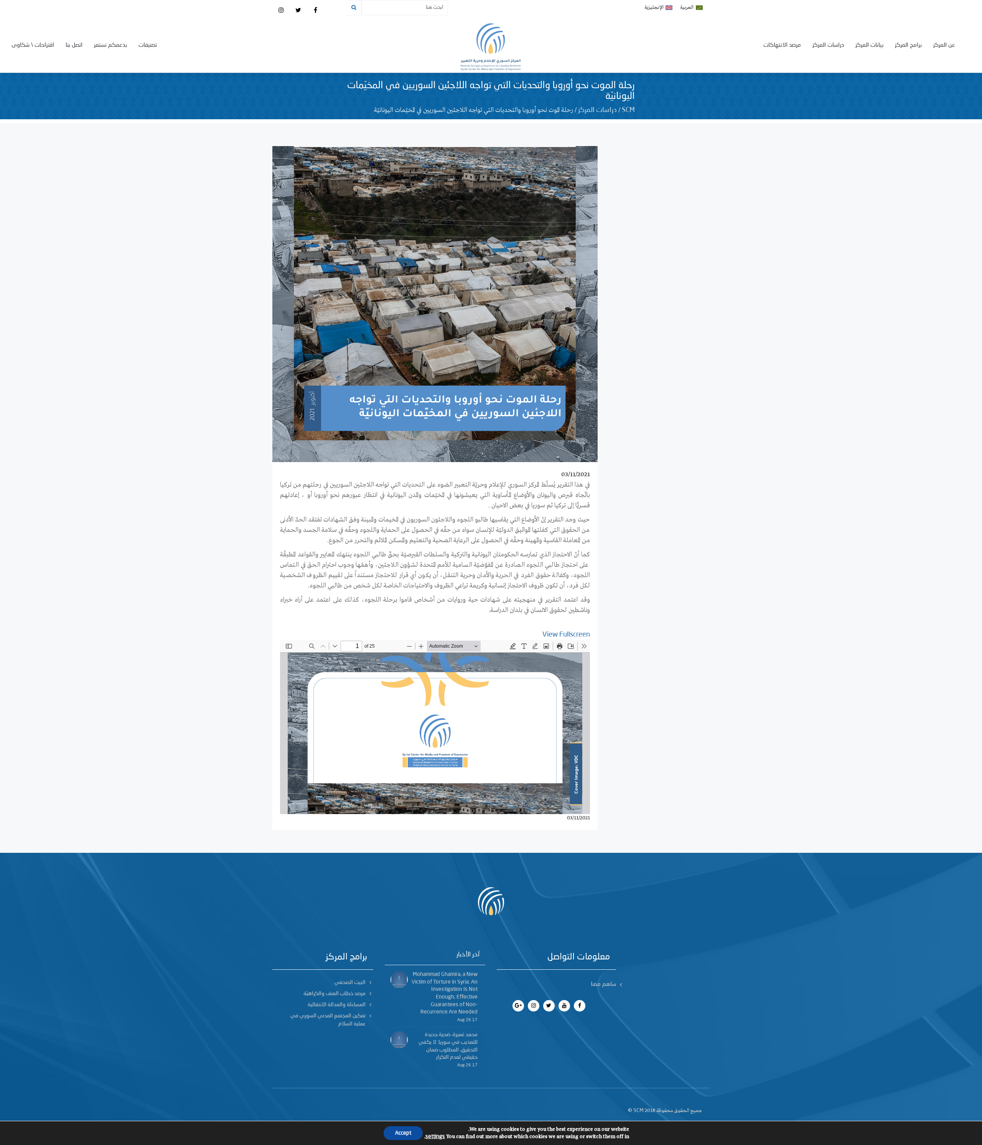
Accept (403, 1133)
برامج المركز (908, 45)
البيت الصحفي (350, 982)
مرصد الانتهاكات (782, 45)
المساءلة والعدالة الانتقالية (337, 1004)
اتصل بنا (74, 45)
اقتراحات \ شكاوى (33, 45)
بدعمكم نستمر (110, 45)
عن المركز (944, 45)
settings (435, 1136)
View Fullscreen (566, 634)
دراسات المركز (828, 45)
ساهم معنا (603, 984)
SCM (628, 110)
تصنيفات (147, 45)
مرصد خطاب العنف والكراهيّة (334, 993)
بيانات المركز (869, 45)
